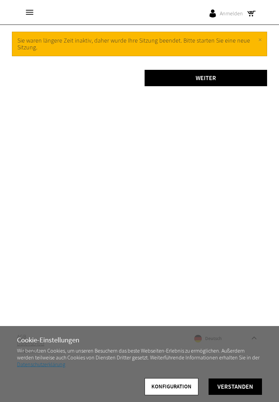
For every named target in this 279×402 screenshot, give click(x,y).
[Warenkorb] (253, 14)
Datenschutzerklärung (41, 364)
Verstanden (235, 387)
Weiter (206, 78)
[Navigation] (29, 12)
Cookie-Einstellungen (48, 340)
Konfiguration (171, 386)
